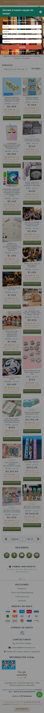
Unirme (22, 47)
